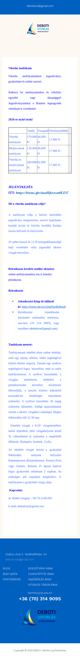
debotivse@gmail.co (30, 506)
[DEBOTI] (39, 28)
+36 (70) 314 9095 (40, 598)
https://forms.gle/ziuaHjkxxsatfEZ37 (42, 193)
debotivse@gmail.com (40, 6)
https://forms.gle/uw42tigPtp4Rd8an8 (44, 306)
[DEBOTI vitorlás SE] (40, 616)
